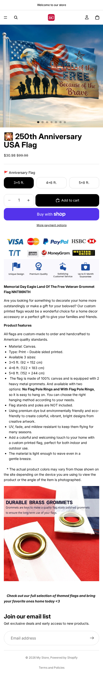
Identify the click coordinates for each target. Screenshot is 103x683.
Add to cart (70, 200)
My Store (42, 657)
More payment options (52, 225)
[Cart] (97, 17)
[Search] (16, 17)
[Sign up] (92, 638)
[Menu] (5, 17)
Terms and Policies (51, 667)
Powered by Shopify (64, 657)
